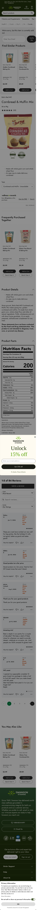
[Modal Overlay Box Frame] (18, 455)
